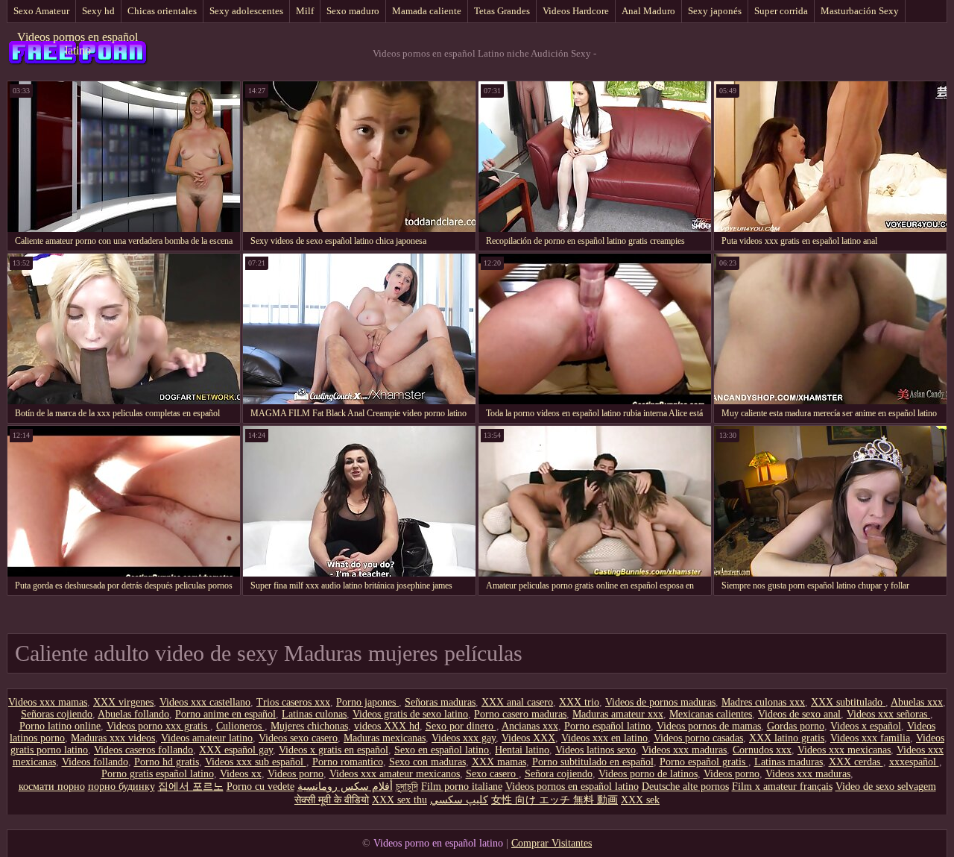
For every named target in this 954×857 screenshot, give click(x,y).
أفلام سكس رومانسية (345, 786)
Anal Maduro (648, 10)
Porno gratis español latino (157, 773)
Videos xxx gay (464, 738)
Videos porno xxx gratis (158, 726)
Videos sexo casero (298, 738)
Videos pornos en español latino (77, 44)
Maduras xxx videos (113, 738)
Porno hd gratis (166, 761)
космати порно (52, 786)
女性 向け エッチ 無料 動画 (554, 800)
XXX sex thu (399, 800)
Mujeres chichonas (309, 726)
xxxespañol (914, 761)
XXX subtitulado (848, 702)
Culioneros (240, 726)
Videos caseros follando (143, 750)
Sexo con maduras (427, 761)
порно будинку (121, 786)
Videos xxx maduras (684, 750)
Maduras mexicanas (385, 738)
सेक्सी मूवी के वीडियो (331, 800)
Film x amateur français (782, 786)
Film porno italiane (461, 786)
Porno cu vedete (260, 786)
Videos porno (295, 773)
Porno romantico (347, 761)
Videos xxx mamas (47, 702)
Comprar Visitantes (551, 843)
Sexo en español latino (441, 750)
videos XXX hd (387, 726)
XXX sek (640, 800)
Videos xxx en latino (604, 738)
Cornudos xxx (762, 750)
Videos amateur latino (207, 738)
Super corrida (781, 10)
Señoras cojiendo (56, 714)
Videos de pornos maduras (660, 702)
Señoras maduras (440, 702)
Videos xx (241, 773)
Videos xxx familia (870, 738)
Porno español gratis (704, 761)
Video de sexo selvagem (885, 786)
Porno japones (367, 702)
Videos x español (865, 726)
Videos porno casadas (698, 738)
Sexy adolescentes (246, 10)
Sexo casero (492, 773)
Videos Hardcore (576, 10)
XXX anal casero (517, 702)
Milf (305, 10)
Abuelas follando (133, 714)
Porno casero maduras (520, 714)
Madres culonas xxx (763, 702)
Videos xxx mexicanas (844, 750)
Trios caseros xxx (293, 702)
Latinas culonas (314, 714)
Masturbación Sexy (860, 10)
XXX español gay (236, 750)
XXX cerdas (856, 761)
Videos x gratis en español (333, 750)
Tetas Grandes (502, 10)
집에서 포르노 (191, 786)
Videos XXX (528, 738)
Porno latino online (60, 726)
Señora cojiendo (559, 773)
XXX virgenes (123, 702)
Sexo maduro (352, 10)
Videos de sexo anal (799, 714)
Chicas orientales (162, 10)
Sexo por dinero (461, 726)
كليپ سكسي (459, 800)
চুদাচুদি (407, 786)
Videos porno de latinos (648, 773)
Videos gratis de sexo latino (410, 714)
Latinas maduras (788, 761)
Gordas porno (795, 726)
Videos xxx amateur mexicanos (394, 773)
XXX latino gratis (786, 738)
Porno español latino (607, 726)
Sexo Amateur (41, 10)
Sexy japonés (715, 10)
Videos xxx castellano (204, 702)
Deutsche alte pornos (685, 786)
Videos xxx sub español (255, 761)
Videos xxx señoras (888, 714)
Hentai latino (522, 750)
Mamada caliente (426, 10)
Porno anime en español (225, 714)
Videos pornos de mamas (709, 726)
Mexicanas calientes (710, 714)
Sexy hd (98, 10)
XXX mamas (499, 761)
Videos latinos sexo (595, 750)
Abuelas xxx (917, 702)
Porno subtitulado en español (593, 761)
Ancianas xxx (530, 726)
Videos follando (95, 761)
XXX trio (579, 702)
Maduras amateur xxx (617, 714)
